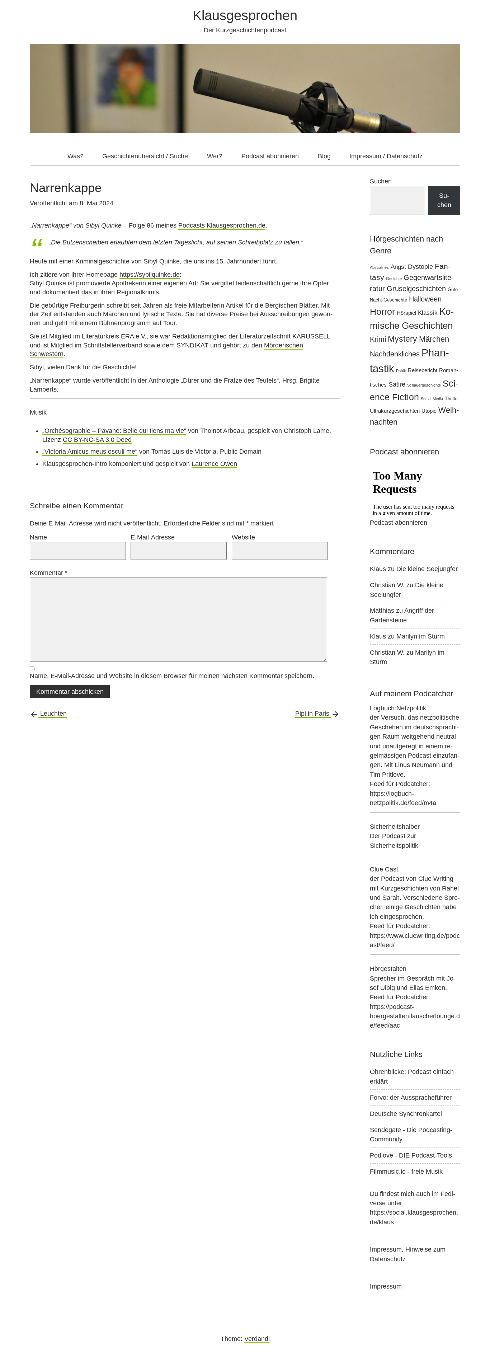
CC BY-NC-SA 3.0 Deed (97, 439)
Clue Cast (384, 869)
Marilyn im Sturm (420, 636)
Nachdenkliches (395, 354)
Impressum (386, 1286)
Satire (396, 384)
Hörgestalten (388, 968)
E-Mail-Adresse (153, 537)
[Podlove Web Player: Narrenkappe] (185, 217)
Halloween (425, 299)
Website (243, 537)
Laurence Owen (214, 463)
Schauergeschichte (424, 385)
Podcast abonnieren (270, 156)
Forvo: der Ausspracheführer (411, 1097)
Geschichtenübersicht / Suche (145, 156)
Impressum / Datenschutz (386, 156)
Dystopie (420, 266)
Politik (401, 371)
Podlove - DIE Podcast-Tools (411, 1155)
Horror (382, 312)
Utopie (429, 411)
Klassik (428, 312)
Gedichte (394, 278)
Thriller (452, 398)
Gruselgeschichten (416, 289)
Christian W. (387, 585)
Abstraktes (379, 267)
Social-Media (432, 399)
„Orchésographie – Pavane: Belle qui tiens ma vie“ (114, 430)
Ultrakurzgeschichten (395, 411)
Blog (324, 156)
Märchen (434, 339)
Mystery (402, 338)
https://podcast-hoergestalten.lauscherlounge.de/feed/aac (415, 1016)
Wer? (214, 156)
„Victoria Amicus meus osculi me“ (89, 451)
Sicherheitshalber (395, 826)
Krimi (378, 339)
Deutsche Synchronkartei (406, 1113)
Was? (75, 156)
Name (38, 537)
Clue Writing (435, 878)
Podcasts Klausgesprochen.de (221, 225)
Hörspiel (406, 313)
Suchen (381, 181)
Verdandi (257, 1338)
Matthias (382, 610)
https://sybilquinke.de (149, 274)
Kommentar (48, 572)
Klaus (378, 568)
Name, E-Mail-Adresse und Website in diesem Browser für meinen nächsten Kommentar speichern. (172, 675)
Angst (398, 266)
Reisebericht (422, 370)
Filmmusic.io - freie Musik (406, 1171)
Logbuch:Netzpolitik (398, 708)
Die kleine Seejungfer (427, 568)
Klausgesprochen (245, 15)
